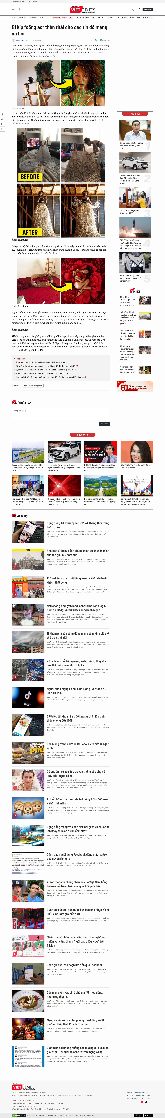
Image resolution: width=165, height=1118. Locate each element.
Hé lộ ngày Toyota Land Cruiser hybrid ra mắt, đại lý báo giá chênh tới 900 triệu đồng (64, 526)
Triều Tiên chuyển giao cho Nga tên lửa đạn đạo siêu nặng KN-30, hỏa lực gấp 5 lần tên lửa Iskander (130, 244)
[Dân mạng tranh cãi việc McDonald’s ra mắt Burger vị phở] (28, 810)
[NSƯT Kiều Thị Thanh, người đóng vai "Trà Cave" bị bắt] (137, 509)
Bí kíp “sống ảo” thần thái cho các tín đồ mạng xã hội (127, 369)
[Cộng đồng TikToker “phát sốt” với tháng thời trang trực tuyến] (145, 300)
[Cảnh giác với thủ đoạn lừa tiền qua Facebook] (28, 1031)
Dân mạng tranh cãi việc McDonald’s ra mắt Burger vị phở (41, 420)
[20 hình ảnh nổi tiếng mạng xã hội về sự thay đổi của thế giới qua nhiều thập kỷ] (28, 728)
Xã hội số (22, 18)
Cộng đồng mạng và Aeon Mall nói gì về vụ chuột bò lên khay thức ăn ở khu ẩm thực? (78, 887)
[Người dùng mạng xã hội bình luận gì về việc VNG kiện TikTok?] (28, 755)
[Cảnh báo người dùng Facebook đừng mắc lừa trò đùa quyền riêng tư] (28, 921)
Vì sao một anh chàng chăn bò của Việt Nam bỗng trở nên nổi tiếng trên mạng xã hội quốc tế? (77, 942)
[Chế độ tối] (138, 9)
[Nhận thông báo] (133, 9)
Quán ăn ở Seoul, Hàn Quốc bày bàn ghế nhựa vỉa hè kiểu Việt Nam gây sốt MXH (78, 969)
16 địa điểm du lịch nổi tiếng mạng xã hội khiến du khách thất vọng (127, 334)
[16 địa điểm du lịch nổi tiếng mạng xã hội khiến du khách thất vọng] (145, 334)
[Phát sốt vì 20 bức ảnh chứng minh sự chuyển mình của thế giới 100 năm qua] (145, 316)
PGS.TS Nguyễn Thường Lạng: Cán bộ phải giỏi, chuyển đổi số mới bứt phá (99, 526)
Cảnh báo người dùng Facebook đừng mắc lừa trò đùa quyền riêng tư (77, 914)
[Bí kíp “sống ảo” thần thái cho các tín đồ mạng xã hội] (145, 370)
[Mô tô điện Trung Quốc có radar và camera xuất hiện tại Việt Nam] (135, 262)
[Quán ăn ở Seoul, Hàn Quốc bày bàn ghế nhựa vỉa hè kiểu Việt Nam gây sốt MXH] (28, 976)
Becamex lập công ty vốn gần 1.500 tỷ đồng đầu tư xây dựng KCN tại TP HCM (27, 526)
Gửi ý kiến (104, 482)
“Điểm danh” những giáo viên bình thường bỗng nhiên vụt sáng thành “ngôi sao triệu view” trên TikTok (76, 999)
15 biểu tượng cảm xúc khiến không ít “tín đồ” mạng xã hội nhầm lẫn (78, 859)
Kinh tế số (44, 18)
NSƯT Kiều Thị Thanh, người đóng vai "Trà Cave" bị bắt (137, 524)
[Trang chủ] (13, 17)
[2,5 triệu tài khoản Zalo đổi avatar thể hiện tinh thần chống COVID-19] (28, 783)
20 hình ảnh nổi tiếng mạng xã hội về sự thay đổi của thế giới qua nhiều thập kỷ (50, 435)
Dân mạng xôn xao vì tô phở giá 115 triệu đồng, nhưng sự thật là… (75, 1052)
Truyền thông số (145, 18)
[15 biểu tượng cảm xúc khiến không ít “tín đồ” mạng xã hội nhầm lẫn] (28, 866)
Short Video (97, 18)
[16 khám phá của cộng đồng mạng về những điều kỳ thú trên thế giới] (28, 700)
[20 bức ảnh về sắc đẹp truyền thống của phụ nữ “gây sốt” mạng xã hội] (28, 838)
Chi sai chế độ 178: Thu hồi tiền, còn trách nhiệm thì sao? (131, 146)
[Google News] (105, 40)
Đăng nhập (147, 9)
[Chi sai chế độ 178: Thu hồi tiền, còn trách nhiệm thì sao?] (135, 130)
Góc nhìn (33, 18)
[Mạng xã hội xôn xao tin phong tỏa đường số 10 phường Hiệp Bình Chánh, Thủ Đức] (28, 1087)
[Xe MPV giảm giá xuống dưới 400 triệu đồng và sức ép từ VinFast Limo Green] (135, 162)
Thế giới (109, 18)
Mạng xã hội (20, 574)
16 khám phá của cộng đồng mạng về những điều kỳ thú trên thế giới (46, 424)
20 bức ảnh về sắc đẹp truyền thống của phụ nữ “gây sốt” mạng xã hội (76, 831)
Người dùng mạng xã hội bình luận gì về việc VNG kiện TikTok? (43, 431)
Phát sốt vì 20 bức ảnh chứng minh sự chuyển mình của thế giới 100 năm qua (127, 318)
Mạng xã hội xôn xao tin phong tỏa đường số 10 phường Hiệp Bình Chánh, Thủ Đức (75, 1080)
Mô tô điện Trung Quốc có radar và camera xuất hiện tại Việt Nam (130, 278)
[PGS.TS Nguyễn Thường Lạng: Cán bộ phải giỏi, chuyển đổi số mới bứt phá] (100, 509)
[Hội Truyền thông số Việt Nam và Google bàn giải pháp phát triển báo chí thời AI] (28, 543)
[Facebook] (92, 40)
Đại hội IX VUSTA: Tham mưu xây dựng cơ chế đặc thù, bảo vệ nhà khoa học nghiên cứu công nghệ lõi (137, 559)
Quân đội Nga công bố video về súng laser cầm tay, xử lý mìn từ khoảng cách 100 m (64, 559)
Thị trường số (82, 18)
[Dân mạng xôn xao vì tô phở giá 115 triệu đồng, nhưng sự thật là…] (28, 1059)
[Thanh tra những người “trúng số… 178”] (135, 197)
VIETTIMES (82, 9)
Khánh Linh (20, 40)
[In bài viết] (96, 40)
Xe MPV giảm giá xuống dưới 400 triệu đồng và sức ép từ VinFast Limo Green (129, 179)
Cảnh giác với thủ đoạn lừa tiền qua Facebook (75, 1023)
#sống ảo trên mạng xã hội (33, 443)
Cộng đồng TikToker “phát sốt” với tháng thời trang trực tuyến (127, 301)
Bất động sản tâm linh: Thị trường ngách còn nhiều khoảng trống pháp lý (99, 559)
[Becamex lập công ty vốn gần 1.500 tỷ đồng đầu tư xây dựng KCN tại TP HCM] (28, 509)
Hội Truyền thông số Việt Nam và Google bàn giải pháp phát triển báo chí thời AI (27, 559)
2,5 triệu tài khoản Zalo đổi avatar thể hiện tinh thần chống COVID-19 (46, 428)
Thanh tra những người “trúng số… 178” (129, 211)
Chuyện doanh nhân (125, 18)
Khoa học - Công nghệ (62, 18)
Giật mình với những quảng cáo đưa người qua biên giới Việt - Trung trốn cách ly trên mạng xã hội (78, 1107)
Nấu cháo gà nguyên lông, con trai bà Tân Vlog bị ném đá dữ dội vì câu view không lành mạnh (127, 353)
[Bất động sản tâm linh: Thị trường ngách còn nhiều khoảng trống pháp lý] (100, 543)
